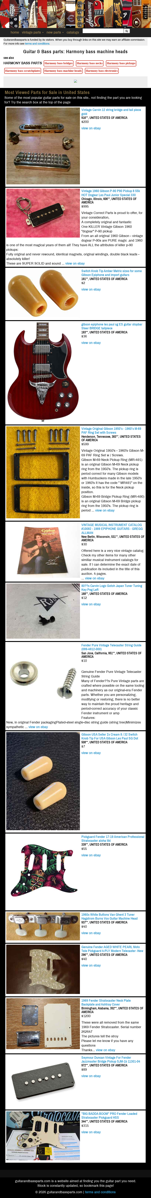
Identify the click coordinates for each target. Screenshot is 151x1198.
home (15, 32)
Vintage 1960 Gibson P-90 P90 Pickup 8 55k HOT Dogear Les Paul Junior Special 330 (110, 193)
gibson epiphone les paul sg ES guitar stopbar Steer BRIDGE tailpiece (111, 326)
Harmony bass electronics (102, 70)
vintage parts (32, 32)
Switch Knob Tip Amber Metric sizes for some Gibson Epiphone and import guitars (111, 273)
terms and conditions (37, 43)
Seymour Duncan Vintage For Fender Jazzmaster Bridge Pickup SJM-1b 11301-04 (110, 1059)
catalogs (73, 32)
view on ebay (91, 128)
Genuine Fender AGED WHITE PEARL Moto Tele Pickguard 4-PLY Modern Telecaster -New (112, 949)
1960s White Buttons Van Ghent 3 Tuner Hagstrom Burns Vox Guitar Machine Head (109, 916)
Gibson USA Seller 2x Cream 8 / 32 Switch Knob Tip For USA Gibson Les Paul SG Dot (109, 736)
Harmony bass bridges (59, 63)
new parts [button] (54, 32)
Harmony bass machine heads (63, 70)
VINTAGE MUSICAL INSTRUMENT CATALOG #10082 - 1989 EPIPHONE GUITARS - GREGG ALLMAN (112, 529)
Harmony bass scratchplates (22, 70)
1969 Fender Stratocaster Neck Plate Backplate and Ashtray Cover (106, 1002)
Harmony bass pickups (121, 63)
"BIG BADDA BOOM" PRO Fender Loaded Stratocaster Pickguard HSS (109, 1115)
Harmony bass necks (90, 63)
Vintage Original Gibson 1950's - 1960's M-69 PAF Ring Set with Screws (111, 430)
